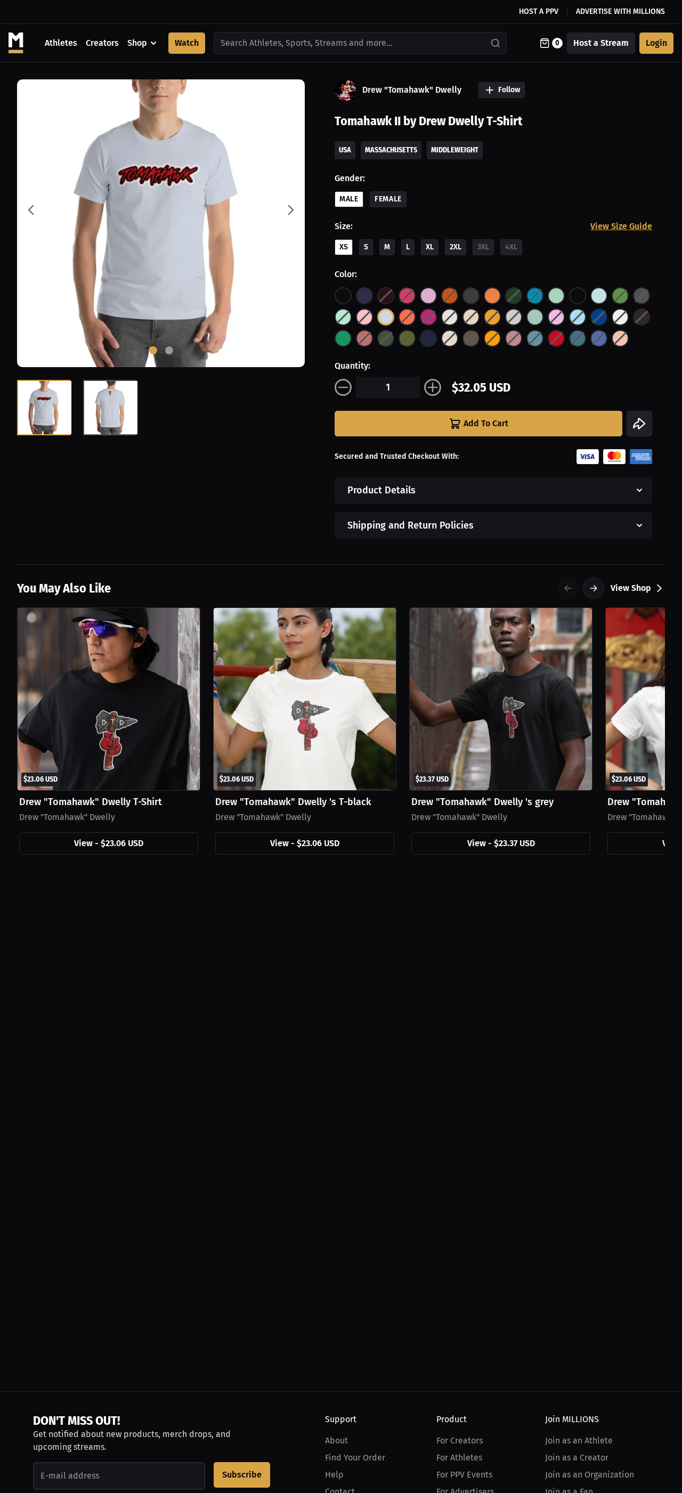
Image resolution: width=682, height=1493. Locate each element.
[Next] (593, 588)
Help (334, 1475)
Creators (102, 43)
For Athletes (459, 1458)
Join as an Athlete (579, 1440)
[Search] (496, 43)
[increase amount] (432, 387)
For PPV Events (464, 1475)
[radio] (343, 295)
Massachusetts (391, 150)
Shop (137, 43)
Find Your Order (355, 1458)
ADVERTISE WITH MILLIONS (620, 11)
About (336, 1440)
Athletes (61, 43)
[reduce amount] (343, 387)
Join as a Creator (576, 1458)
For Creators (459, 1440)
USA (345, 150)
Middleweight (454, 150)
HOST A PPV (538, 11)
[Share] (639, 423)
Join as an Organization (589, 1475)
